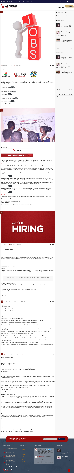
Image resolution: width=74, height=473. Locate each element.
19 (62, 91)
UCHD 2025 (23, 449)
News (18, 143)
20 (64, 91)
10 (57, 89)
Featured (12, 143)
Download (12, 87)
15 (69, 89)
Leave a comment (25, 143)
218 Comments (18, 65)
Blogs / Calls (61, 5)
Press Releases (24, 456)
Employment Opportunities (7, 357)
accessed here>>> (27, 345)
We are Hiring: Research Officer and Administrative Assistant (15, 248)
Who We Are (35, 5)
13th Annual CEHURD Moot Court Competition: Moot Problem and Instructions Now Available (64, 41)
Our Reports (23, 454)
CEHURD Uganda (40, 456)
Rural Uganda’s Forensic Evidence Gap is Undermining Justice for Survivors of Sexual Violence (64, 34)
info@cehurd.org (14, 429)
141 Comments (22, 301)
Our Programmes (24, 451)
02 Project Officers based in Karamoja (6, 91)
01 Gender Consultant (4, 94)
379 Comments (26, 354)
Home (28, 5)
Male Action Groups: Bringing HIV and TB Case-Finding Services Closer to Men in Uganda (64, 26)
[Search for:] (64, 48)
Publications (52, 5)
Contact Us (23, 461)
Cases (22, 459)
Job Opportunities (5, 69)
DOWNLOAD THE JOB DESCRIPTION (8, 273)
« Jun (57, 99)
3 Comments (18, 244)
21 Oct (38, 457)
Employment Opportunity (6, 305)
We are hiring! (4, 147)
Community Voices (60, 7)
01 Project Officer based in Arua (5, 101)
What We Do (43, 5)
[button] (61, 1)
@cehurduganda (48, 456)
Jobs (11, 65)
